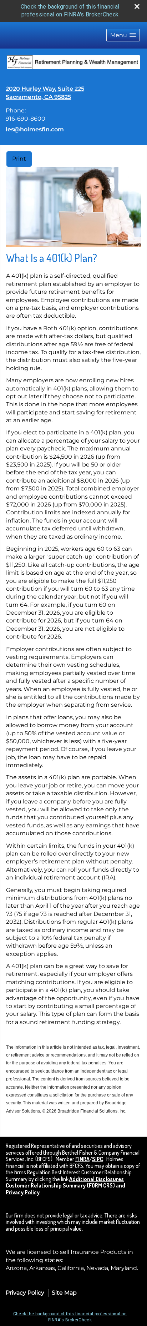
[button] (123, 35)
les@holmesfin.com (35, 129)
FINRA (82, 1159)
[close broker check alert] (137, 6)
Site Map (64, 1292)
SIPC (97, 1159)
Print (19, 158)
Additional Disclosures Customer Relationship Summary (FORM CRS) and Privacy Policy (65, 1185)
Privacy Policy (25, 1292)
